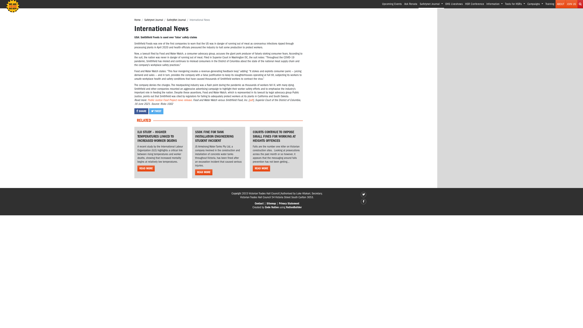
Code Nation (272, 207)
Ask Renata (410, 4)
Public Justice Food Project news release (170, 100)
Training (549, 4)
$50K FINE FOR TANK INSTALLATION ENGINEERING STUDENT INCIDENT (214, 136)
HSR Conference (474, 4)
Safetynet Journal (153, 20)
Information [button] (493, 4)
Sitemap (271, 203)
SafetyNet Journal (176, 20)
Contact (259, 203)
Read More (146, 168)
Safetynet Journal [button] (432, 4)
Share (142, 111)
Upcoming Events (392, 4)
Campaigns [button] (534, 4)
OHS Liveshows (454, 4)
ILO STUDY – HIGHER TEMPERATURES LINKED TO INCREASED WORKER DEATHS (157, 136)
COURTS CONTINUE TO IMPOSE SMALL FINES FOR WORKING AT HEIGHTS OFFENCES (274, 136)
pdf (251, 100)
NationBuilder (294, 207)
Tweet (157, 111)
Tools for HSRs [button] (514, 4)
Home (137, 20)
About (560, 4)
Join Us (571, 4)
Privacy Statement (289, 203)
